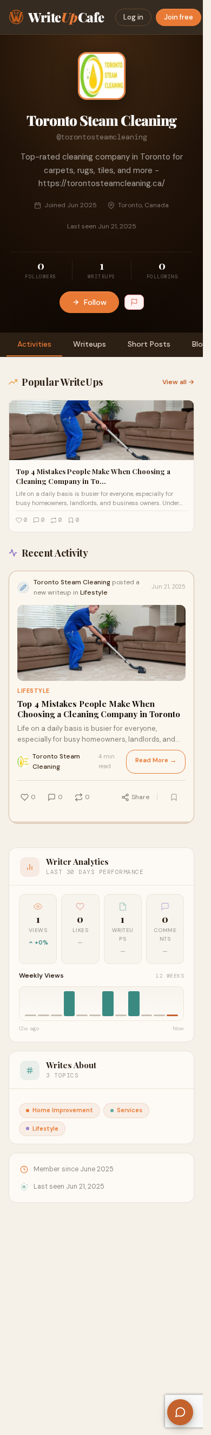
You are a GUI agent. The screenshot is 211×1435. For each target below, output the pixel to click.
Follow (95, 302)
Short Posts (149, 344)
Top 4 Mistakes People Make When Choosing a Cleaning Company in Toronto (98, 709)
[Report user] (134, 302)
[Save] (174, 797)
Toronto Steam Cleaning (56, 761)
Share (140, 797)
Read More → (155, 760)
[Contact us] (180, 1412)
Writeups (89, 344)
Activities (34, 344)
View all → (178, 382)
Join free (178, 17)
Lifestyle (33, 690)
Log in (133, 17)
